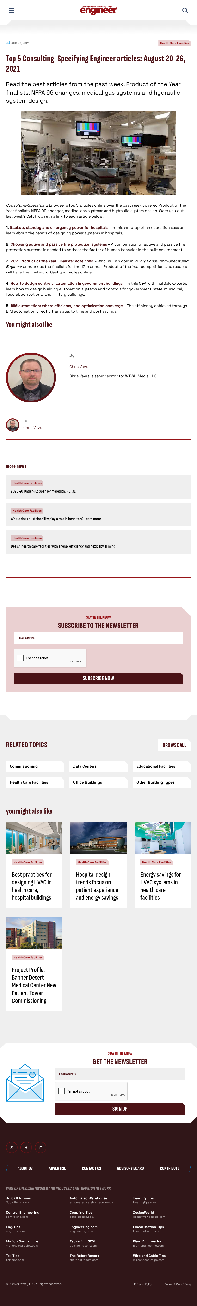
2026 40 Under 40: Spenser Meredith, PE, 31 (43, 491)
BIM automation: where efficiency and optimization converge (67, 305)
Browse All (174, 745)
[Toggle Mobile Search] (185, 10)
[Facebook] (26, 1147)
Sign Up (120, 1108)
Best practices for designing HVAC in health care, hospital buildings (32, 886)
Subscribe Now (98, 678)
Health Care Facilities (174, 43)
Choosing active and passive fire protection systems (59, 244)
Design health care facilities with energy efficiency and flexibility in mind (63, 546)
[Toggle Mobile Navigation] (12, 10)
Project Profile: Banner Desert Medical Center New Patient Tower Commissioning (34, 985)
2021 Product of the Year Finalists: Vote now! (52, 261)
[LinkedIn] (40, 1147)
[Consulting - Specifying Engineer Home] (98, 10)
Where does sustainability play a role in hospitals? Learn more (56, 518)
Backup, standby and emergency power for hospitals (59, 227)
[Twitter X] (12, 1147)
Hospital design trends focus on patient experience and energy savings (97, 886)
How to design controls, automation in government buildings (67, 283)
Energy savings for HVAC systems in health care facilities (160, 886)
